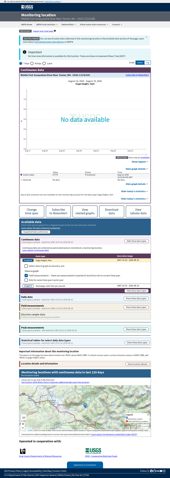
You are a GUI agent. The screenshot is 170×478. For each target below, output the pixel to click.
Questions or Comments (85, 465)
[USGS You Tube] (161, 471)
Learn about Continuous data (35, 250)
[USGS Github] (154, 471)
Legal (25, 471)
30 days (38, 63)
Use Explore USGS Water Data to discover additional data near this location (55, 382)
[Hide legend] (148, 414)
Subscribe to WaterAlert (137, 75)
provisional (145, 157)
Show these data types (136, 298)
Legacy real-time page (43, 31)
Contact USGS (59, 471)
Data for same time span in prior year (46, 280)
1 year (49, 63)
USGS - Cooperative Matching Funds (101, 456)
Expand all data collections (36, 231)
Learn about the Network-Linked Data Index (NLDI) (114, 434)
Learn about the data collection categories (40, 228)
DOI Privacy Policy (12, 471)
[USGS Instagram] (164, 471)
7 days (26, 63)
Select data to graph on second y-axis (46, 266)
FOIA (86, 475)
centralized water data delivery (50, 41)
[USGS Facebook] (151, 471)
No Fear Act (77, 475)
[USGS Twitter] (148, 471)
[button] (85, 405)
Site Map (47, 471)
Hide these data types (136, 241)
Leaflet (29, 430)
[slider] (146, 154)
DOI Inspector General (46, 475)
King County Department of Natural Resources (40, 456)
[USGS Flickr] (157, 471)
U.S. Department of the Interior (19, 475)
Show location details (137, 364)
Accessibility (35, 471)
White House (64, 475)
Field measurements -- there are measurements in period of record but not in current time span (74, 275)
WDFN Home (26, 24)
